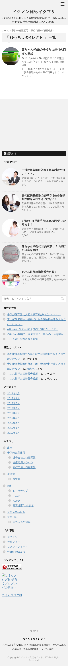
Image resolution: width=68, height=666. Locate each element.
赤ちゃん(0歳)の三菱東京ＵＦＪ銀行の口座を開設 (35, 334)
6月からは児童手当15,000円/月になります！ (32, 329)
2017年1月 (13, 398)
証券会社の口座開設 (24, 457)
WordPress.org (16, 551)
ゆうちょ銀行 (51, 61)
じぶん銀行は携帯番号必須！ (39, 271)
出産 (9, 447)
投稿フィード (14, 541)
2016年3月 (13, 427)
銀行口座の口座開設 (53, 58)
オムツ (16, 495)
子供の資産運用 (16, 452)
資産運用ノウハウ (23, 462)
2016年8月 (13, 403)
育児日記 (12, 517)
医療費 (16, 479)
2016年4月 (13, 423)
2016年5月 (13, 418)
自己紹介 (34, 631)
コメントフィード (17, 546)
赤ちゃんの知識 (21, 522)
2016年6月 (13, 413)
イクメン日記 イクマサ (34, 11)
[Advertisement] (29, 125)
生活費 (11, 474)
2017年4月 (13, 393)
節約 (9, 485)
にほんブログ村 (12, 595)
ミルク (16, 500)
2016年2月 (13, 432)
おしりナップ (20, 490)
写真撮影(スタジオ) (23, 505)
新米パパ (31, 368)
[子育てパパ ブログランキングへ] (34, 567)
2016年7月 (13, 408)
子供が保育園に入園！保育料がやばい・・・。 (34, 314)
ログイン (12, 537)
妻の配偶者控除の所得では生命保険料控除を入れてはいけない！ (43, 197)
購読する (11, 153)
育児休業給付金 (16, 512)
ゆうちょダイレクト (32, 61)
